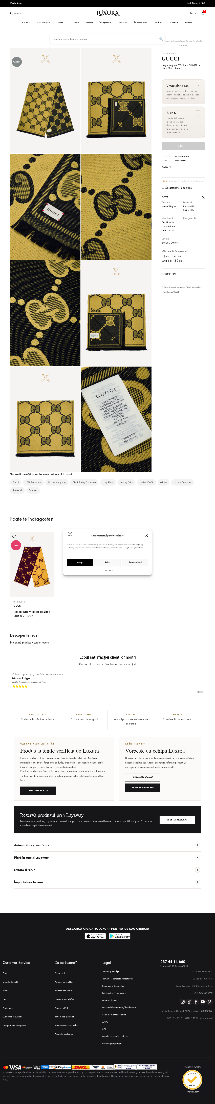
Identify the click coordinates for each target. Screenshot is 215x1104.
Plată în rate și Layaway (31, 857)
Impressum (109, 570)
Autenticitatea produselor (66, 1025)
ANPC (105, 1021)
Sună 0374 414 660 (143, 777)
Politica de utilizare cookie (114, 993)
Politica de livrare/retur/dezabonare (119, 1007)
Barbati (158, 22)
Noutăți (26, 22)
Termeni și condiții (110, 971)
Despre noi (60, 973)
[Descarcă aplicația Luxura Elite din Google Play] (120, 936)
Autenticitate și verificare (31, 845)
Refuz (107, 562)
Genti (60, 22)
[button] (146, 535)
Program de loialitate (64, 981)
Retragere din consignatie (14, 1025)
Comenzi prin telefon (64, 999)
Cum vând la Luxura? (12, 1016)
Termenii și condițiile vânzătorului (117, 978)
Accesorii (123, 22)
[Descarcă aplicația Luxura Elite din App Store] (95, 936)
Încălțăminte (105, 22)
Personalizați (135, 562)
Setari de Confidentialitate (114, 1014)
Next (201, 692)
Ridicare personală (63, 990)
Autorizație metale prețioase (115, 1036)
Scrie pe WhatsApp (143, 787)
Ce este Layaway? (177, 820)
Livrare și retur (24, 870)
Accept (79, 562)
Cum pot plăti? (61, 1008)
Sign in (193, 13)
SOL (104, 1029)
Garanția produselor (64, 1034)
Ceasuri (75, 22)
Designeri (173, 22)
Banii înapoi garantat (64, 1016)
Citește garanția (38, 790)
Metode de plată (10, 981)
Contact (6, 973)
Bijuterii (89, 22)
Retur (5, 999)
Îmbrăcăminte (140, 22)
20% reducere (43, 22)
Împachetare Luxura (28, 882)
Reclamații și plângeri (112, 1043)
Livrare (6, 990)
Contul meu (8, 1008)
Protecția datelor (109, 1000)
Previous (198, 692)
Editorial (189, 22)
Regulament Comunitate (113, 986)
